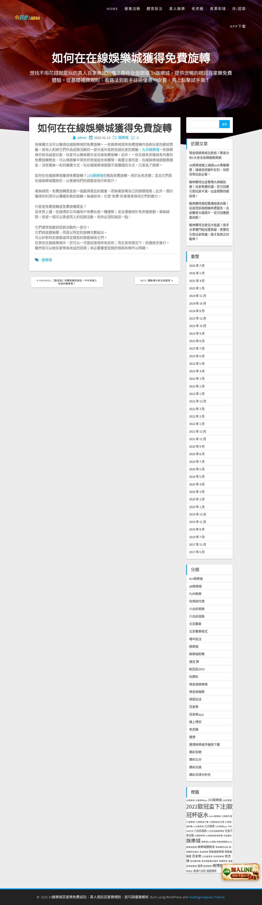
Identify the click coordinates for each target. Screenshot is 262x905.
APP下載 (238, 26)
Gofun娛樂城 (215, 816)
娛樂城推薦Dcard (224, 842)
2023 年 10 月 (197, 326)
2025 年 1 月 (197, 288)
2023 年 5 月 (197, 364)
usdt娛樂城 (198, 826)
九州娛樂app (221, 826)
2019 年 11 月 (197, 522)
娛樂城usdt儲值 (208, 842)
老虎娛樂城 (218, 856)
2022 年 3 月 (197, 409)
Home (112, 9)
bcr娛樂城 (196, 579)
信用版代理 (196, 601)
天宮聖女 (227, 835)
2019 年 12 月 (197, 514)
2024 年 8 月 (197, 311)
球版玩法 (195, 699)
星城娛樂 (204, 852)
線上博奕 (195, 722)
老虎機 (198, 9)
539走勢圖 (227, 800)
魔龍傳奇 (212, 871)
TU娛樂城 (190, 822)
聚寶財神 (223, 861)
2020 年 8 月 (197, 454)
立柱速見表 (207, 856)
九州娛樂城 (150, 149)
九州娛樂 (195, 594)
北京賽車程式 (198, 631)
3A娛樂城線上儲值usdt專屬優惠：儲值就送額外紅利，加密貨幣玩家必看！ (209, 169)
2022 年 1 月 (197, 424)
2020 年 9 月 (197, 446)
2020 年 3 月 (197, 492)
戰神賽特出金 (222, 847)
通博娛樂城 (221, 865)
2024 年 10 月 (197, 303)
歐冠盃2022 (196, 669)
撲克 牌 (194, 662)
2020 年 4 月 (197, 484)
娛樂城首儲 (191, 847)
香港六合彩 (199, 871)
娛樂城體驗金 (206, 847)
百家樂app (196, 714)
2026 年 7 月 (197, 266)
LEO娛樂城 (95, 175)
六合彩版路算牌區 (215, 831)
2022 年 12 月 (197, 401)
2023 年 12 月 (197, 318)
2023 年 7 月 (197, 348)
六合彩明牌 (196, 609)
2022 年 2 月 (197, 416)
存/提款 (239, 9)
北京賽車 (195, 624)
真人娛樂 (177, 9)
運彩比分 (195, 759)
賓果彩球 (218, 9)
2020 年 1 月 (197, 507)
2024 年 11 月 (197, 296)
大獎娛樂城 (199, 835)
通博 (192, 737)
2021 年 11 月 (197, 439)
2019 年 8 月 (197, 529)
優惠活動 (132, 9)
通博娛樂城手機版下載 (204, 744)
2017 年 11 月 (197, 544)
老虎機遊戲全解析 (209, 861)
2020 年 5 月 (197, 476)
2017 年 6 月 (197, 552)
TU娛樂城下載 (202, 822)
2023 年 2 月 (197, 386)
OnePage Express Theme (206, 897)
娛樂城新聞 (196, 654)
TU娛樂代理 (226, 816)
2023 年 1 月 (197, 394)
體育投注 (155, 9)
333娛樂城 (215, 800)
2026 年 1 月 (197, 273)
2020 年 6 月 (197, 469)
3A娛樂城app (201, 800)
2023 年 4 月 (197, 371)
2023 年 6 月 (197, 356)
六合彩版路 (196, 616)
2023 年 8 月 (197, 341)
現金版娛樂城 (198, 684)
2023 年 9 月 (197, 333)
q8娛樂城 (195, 586)
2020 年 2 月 (197, 499)
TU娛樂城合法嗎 (216, 822)
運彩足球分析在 (200, 775)
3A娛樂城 (190, 800)
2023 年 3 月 (197, 378)
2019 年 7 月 (197, 537)
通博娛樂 (207, 866)
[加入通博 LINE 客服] (240, 872)
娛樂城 (123, 137)
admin (81, 137)
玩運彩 (193, 677)
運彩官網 (195, 752)
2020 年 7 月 (197, 462)
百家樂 (193, 707)
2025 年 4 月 (197, 281)
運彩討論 (195, 767)
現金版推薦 (196, 692)
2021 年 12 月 (197, 431)
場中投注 (195, 639)
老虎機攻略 (195, 861)
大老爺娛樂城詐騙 (214, 835)
